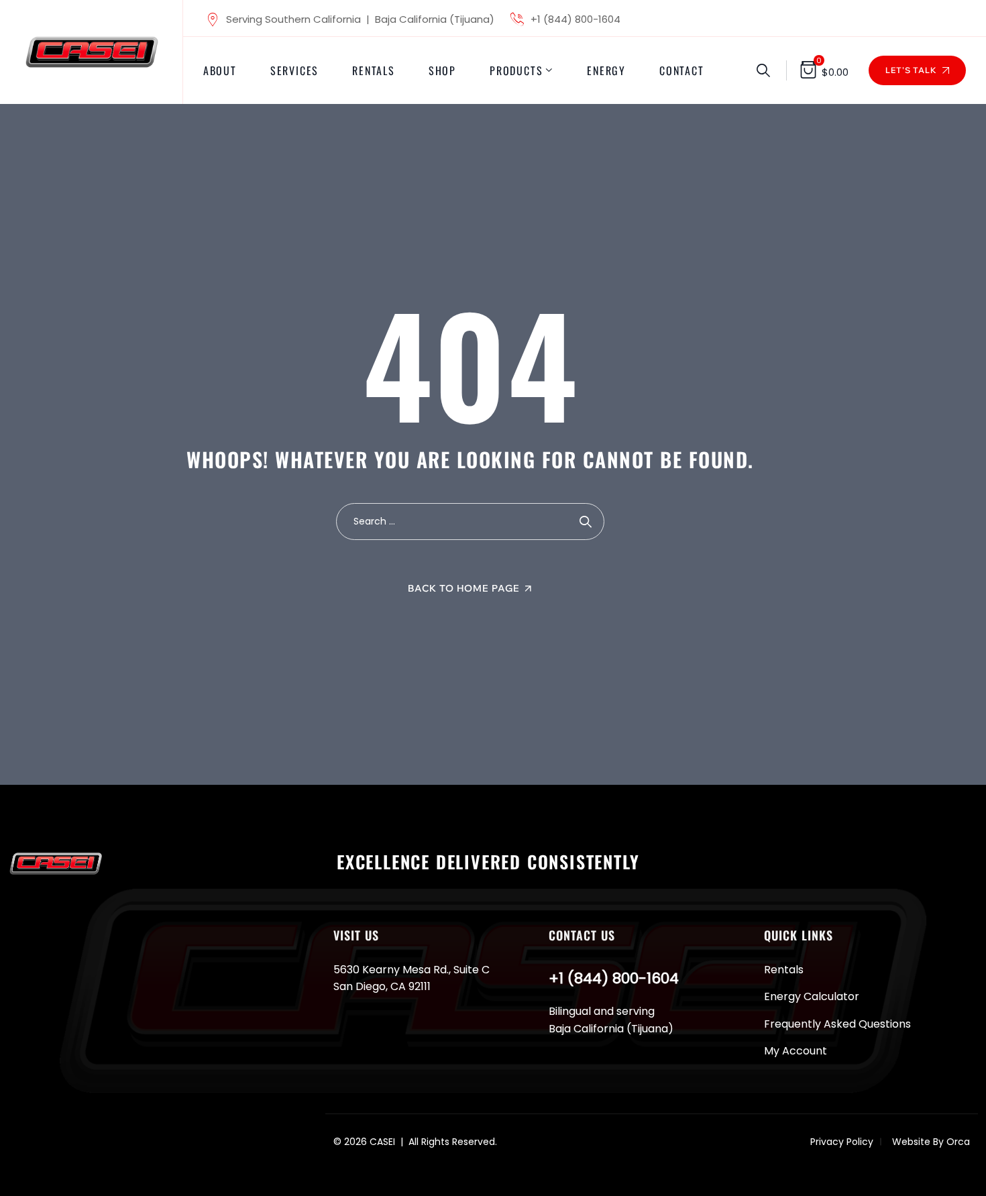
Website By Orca (931, 1141)
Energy (606, 70)
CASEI (382, 1141)
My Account (795, 1050)
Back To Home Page (464, 588)
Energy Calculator (811, 996)
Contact (681, 70)
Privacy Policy (841, 1141)
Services (294, 70)
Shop (442, 70)
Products (516, 70)
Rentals (373, 70)
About (220, 70)
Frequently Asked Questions (837, 1024)
